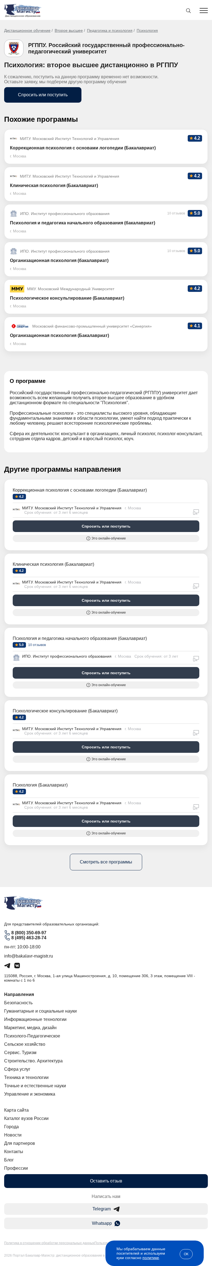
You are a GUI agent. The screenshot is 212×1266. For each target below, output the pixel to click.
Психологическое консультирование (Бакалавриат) (65, 711)
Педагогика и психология (109, 30)
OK (186, 1254)
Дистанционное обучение (27, 30)
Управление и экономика (29, 1094)
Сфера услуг (17, 1069)
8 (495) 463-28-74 (28, 937)
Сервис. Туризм (20, 1052)
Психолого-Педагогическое (32, 1036)
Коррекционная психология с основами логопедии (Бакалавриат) (80, 490)
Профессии (16, 1168)
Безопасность (18, 1002)
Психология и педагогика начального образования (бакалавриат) (80, 638)
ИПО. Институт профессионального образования (67, 656)
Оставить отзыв (106, 1181)
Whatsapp (102, 1223)
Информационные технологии (35, 1019)
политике (150, 1257)
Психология (147, 30)
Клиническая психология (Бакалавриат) (53, 564)
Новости (13, 1135)
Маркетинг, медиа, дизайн (30, 1027)
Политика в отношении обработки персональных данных (49, 1243)
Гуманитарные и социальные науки (40, 1011)
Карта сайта (16, 1110)
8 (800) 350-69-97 (28, 932)
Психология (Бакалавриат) (40, 785)
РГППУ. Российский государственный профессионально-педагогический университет (106, 48)
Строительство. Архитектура (33, 1061)
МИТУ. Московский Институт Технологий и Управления (71, 508)
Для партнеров (19, 1143)
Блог (9, 1160)
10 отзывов (36, 645)
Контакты (13, 1151)
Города (11, 1126)
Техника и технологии (26, 1077)
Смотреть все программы (106, 862)
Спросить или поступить (43, 94)
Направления (19, 994)
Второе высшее (69, 30)
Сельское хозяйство (24, 1044)
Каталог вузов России (26, 1118)
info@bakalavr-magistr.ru (28, 956)
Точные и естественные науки (35, 1085)
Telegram (101, 1209)
